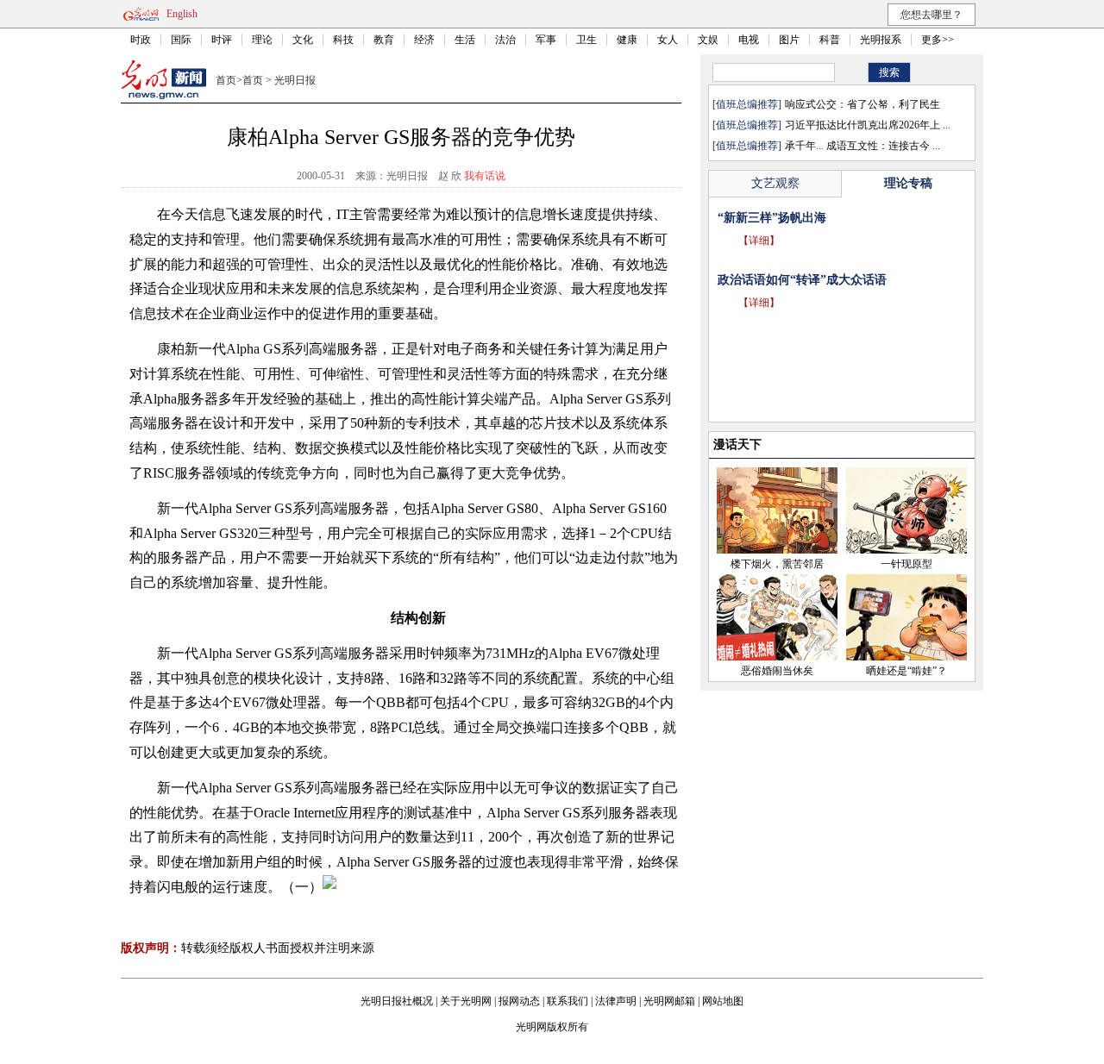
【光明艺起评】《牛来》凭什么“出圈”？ (826, 217)
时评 (221, 40)
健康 (627, 40)
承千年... (804, 146)
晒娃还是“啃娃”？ (906, 671)
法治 (505, 40)
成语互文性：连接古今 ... (883, 146)
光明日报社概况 (397, 1001)
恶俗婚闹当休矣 (777, 671)
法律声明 (616, 1001)
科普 (829, 40)
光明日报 (295, 80)
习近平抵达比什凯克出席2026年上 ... (867, 125)
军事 (546, 40)
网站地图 (722, 1001)
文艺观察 (775, 183)
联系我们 (567, 1001)
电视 (748, 40)
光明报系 (880, 40)
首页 (226, 80)
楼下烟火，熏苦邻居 (777, 564)
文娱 (708, 40)
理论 (262, 40)
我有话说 (484, 176)
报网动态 (519, 1001)
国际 (181, 40)
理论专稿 (908, 183)
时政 (140, 40)
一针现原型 (906, 564)
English (182, 14)
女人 (667, 40)
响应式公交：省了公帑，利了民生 (862, 104)
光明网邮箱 (669, 1001)
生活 (465, 40)
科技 (343, 40)
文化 (302, 40)
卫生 (586, 40)
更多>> (937, 40)
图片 (789, 40)
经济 (424, 40)
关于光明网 (466, 1001)
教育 (383, 40)
